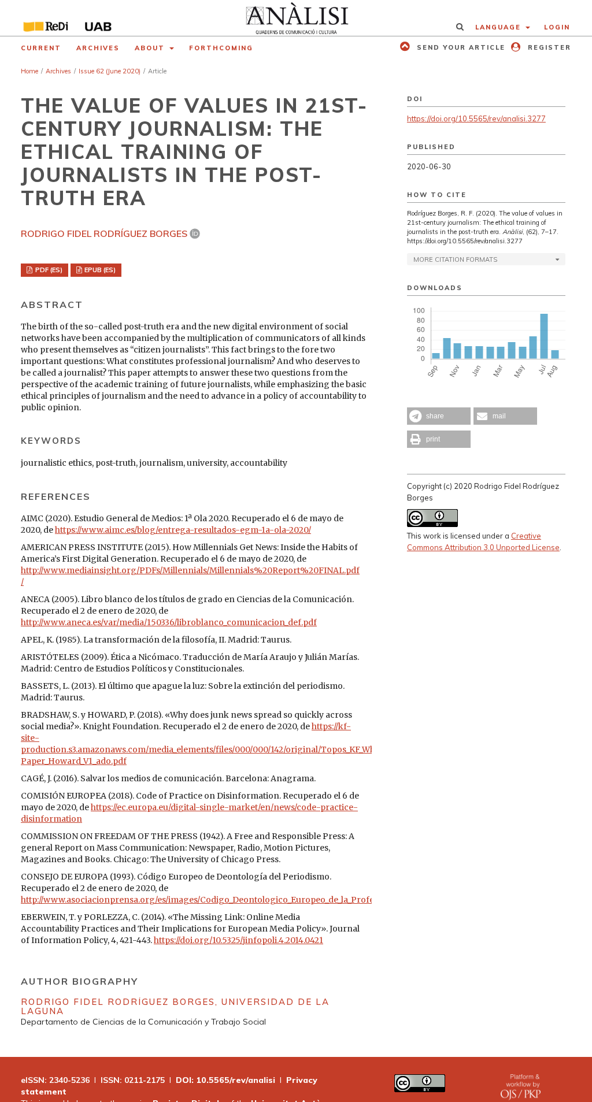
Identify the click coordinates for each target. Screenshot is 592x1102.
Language (499, 27)
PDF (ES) (48, 270)
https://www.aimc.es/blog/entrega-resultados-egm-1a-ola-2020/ (183, 530)
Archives (98, 48)
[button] (439, 416)
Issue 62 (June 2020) (109, 71)
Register (548, 47)
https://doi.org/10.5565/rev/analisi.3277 (476, 118)
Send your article (459, 47)
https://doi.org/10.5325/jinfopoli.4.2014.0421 (238, 940)
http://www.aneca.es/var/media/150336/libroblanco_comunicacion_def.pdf (169, 622)
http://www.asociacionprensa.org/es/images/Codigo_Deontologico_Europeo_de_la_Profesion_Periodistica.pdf (239, 900)
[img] (296, 18)
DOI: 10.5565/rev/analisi (225, 1080)
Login (557, 27)
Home (29, 71)
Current (41, 48)
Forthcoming (221, 48)
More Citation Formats (455, 259)
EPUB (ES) (99, 270)
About (151, 48)
